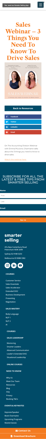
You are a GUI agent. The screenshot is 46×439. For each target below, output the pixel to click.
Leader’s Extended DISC (17, 354)
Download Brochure (25, 436)
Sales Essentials (12, 284)
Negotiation (11, 302)
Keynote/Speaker (12, 412)
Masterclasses (11, 423)
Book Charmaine (12, 416)
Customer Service (13, 280)
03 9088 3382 (19, 258)
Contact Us (24, 430)
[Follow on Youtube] (20, 265)
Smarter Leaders (14, 346)
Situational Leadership (16, 357)
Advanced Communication (18, 350)
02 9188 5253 (16, 254)
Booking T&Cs (12, 399)
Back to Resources (23, 108)
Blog (8, 388)
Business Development (15, 295)
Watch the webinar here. (15, 159)
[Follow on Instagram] (7, 265)
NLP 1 (8, 317)
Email (2, 208)
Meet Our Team (13, 381)
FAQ (8, 392)
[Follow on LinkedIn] (14, 265)
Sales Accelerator (13, 287)
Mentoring (11, 343)
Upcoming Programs (13, 419)
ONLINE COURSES (14, 364)
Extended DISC (12, 291)
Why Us (9, 378)
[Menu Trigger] (41, 5)
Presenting (10, 298)
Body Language (12, 314)
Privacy (9, 395)
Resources (10, 385)
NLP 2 (8, 321)
